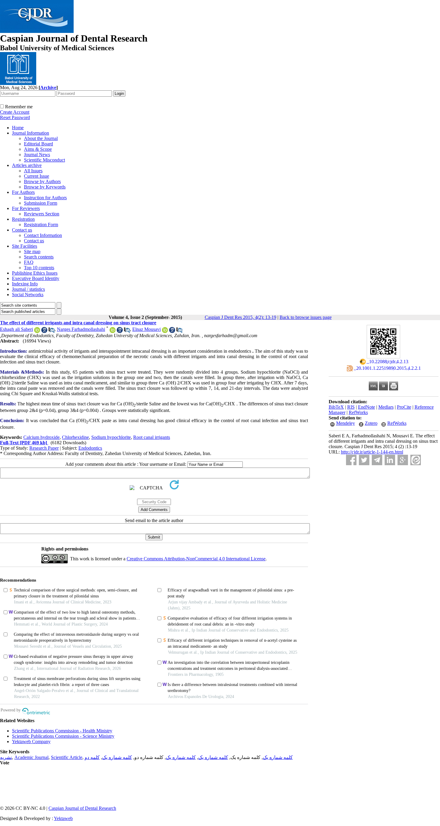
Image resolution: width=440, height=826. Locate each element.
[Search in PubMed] (51, 331)
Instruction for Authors (45, 197)
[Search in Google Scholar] (44, 331)
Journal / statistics (28, 289)
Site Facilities (24, 246)
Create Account (14, 112)
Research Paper (44, 448)
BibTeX (336, 407)
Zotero (371, 423)
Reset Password (15, 117)
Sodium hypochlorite (111, 437)
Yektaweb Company (31, 741)
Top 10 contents (39, 267)
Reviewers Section (41, 213)
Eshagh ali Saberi (16, 329)
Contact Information (43, 235)
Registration (23, 219)
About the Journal (41, 138)
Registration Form (41, 224)
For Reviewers (26, 208)
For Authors (23, 192)
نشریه (6, 757)
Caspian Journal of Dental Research (82, 808)
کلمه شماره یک (278, 757)
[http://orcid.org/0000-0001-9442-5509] (165, 331)
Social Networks (27, 294)
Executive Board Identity (35, 278)
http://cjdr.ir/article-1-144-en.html (372, 451)
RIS (351, 407)
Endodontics (90, 448)
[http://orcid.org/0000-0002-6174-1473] (113, 331)
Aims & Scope (38, 149)
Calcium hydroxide (41, 437)
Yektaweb (63, 818)
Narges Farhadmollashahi (81, 329)
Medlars (386, 407)
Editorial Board (38, 143)
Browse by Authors (42, 181)
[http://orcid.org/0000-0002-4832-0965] (37, 331)
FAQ (29, 262)
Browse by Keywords (45, 186)
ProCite (404, 407)
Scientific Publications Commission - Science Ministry (63, 736)
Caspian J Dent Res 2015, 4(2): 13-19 (240, 317)
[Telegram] (377, 460)
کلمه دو (92, 757)
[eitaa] (415, 460)
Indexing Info (25, 283)
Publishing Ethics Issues (34, 273)
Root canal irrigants (151, 437)
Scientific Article (66, 757)
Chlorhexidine (75, 437)
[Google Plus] (402, 460)
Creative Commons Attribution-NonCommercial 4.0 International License (196, 558)
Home (18, 127)
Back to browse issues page (306, 317)
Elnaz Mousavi (146, 329)
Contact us (22, 229)
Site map (32, 251)
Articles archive (27, 165)
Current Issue (36, 176)
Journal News (37, 154)
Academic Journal (31, 757)
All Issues (33, 170)
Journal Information (30, 133)
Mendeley (345, 423)
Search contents (39, 256)
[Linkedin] (390, 460)
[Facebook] (351, 460)
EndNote (366, 407)
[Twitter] (364, 460)
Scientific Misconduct (44, 159)
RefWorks (358, 412)
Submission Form (40, 203)
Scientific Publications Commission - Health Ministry (62, 730)
